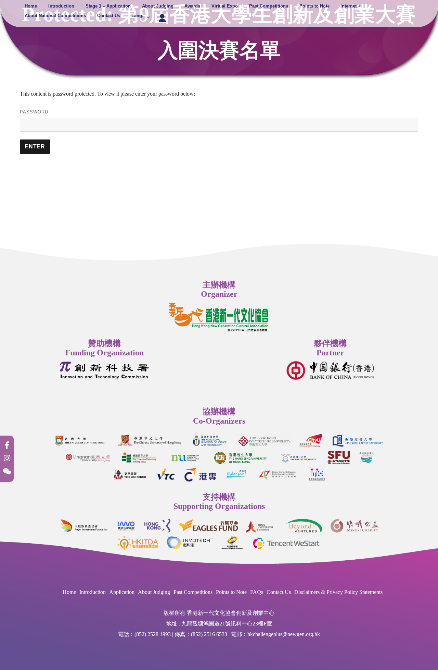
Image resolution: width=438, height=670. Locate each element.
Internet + (350, 6)
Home (31, 6)
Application (121, 592)
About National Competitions (55, 15)
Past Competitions (268, 6)
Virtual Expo (224, 6)
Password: (35, 111)
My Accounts (162, 15)
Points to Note (314, 6)
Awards (192, 6)
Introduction (61, 6)
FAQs (256, 592)
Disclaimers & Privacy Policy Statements (338, 592)
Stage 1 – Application (108, 6)
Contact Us (108, 15)
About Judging (157, 6)
